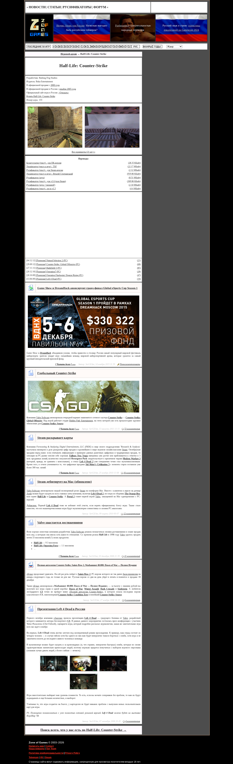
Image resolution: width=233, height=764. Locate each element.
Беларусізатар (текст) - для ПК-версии (43, 163)
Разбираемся (122, 25)
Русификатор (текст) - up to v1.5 (41, 188)
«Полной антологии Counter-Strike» (86, 592)
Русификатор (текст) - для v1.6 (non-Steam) (46, 181)
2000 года (55, 85)
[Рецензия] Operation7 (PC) (48, 271)
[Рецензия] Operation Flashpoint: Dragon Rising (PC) (59, 275)
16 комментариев (132, 473)
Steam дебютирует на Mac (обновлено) (64, 481)
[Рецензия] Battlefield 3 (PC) (49, 268)
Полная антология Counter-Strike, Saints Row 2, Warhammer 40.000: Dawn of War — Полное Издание (87, 565)
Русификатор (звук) (35, 177)
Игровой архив (69, 54)
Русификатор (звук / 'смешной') (40, 185)
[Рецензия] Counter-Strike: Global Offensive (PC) (58, 264)
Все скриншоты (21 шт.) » (83, 152)
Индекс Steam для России (70, 25)
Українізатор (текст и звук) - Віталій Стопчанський (49, 174)
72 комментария (132, 429)
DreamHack (45, 353)
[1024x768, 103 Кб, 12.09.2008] (55, 127)
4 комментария (132, 721)
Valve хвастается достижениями (60, 522)
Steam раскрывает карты (55, 437)
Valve (97, 496)
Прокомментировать (130, 364)
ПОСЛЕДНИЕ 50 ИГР (38, 46)
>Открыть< (63, 92)
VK (41, 757)
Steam (124, 449)
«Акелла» (58, 618)
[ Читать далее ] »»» (65, 364)
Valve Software (43, 417)
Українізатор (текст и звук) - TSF (41, 166)
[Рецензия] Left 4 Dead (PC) (48, 279)
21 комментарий (132, 556)
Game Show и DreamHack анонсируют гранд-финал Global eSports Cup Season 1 (87, 288)
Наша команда (37, 748)
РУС (135, 46)
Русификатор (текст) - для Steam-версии (44, 170)
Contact (50, 746)
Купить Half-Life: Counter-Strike (40, 96)
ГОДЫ (157, 46)
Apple (29, 493)
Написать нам (36, 746)
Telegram (33, 757)
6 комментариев (132, 600)
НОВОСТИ (37, 7)
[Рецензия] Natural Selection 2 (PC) (52, 260)
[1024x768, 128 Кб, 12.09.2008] (112, 127)
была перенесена (130, 574)
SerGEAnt (90, 364)
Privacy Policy (72, 753)
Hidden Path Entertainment (81, 420)
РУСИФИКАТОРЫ (77, 7)
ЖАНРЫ (147, 46)
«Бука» (30, 574)
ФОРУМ (99, 7)
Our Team (51, 748)
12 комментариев (132, 513)
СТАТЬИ (54, 7)
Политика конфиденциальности (46, 753)
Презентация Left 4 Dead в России (61, 609)
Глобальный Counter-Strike (56, 373)
